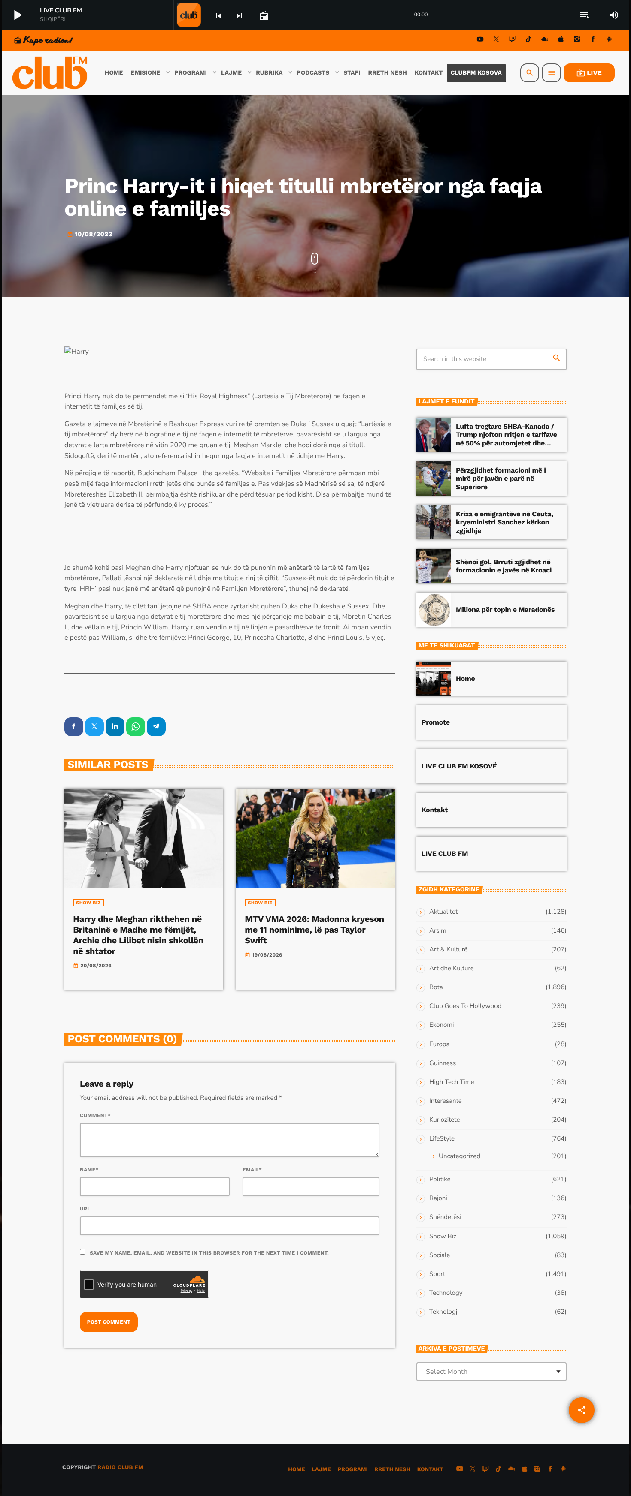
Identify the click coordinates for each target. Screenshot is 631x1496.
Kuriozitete (444, 1120)
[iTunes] (561, 40)
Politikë (439, 1179)
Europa (439, 1044)
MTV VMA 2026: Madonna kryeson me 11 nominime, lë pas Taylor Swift (314, 929)
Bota (436, 987)
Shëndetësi (445, 1217)
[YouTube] (480, 40)
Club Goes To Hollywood (465, 1006)
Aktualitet (443, 912)
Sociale (439, 1255)
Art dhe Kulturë (451, 968)
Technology (445, 1293)
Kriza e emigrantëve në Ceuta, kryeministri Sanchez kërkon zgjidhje (504, 522)
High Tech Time (451, 1082)
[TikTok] (528, 40)
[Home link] (50, 73)
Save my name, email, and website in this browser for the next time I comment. (209, 1253)
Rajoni (438, 1198)
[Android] (609, 40)
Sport (437, 1274)
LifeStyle (442, 1139)
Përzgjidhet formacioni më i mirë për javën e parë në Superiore (501, 478)
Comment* (95, 1115)
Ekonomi (441, 1025)
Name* (89, 1170)
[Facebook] (593, 40)
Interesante (445, 1101)
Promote (436, 722)
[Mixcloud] (544, 40)
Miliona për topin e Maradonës (505, 609)
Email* (252, 1170)
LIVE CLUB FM (445, 853)
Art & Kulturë (448, 949)
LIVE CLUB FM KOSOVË (459, 766)
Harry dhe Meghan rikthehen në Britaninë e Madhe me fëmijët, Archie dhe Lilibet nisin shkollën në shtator (138, 935)
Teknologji (444, 1312)
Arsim (437, 931)
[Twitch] (512, 40)
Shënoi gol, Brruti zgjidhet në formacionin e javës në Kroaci (504, 566)
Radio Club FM (120, 1467)
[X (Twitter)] (496, 40)
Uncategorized (459, 1156)
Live (589, 73)
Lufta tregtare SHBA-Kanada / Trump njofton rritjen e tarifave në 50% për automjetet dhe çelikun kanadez (506, 438)
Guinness (442, 1063)
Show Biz (88, 903)
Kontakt (435, 810)
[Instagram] (577, 40)
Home (465, 678)
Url (85, 1209)
